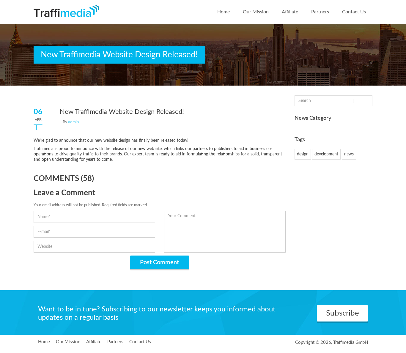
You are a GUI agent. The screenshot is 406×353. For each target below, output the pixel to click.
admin (73, 122)
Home (223, 12)
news (349, 154)
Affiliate (290, 12)
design (303, 154)
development (326, 154)
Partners (320, 12)
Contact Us (354, 12)
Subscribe (342, 313)
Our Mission (256, 12)
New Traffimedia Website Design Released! (122, 111)
